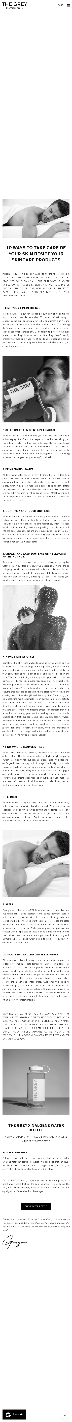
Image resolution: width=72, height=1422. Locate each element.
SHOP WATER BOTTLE (36, 1206)
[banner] (14, 5)
